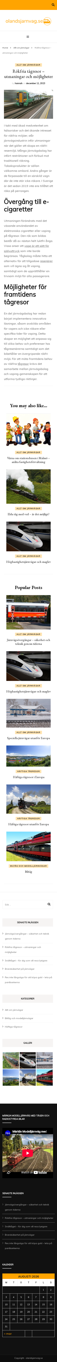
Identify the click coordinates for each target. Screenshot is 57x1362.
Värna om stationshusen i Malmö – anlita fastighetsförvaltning (28, 460)
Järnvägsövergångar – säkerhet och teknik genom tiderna (28, 642)
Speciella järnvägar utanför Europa (28, 738)
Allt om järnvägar (28, 65)
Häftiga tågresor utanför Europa (28, 824)
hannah (18, 83)
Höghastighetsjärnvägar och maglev (28, 562)
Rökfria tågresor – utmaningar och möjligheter (29, 1218)
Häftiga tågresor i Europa (28, 777)
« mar (8, 1333)
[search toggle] (53, 4)
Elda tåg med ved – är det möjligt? (28, 514)
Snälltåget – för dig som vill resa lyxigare (26, 960)
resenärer (46, 261)
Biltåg (28, 871)
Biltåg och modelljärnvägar (28, 866)
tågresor (23, 364)
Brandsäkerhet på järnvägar (20, 968)
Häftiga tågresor (28, 771)
